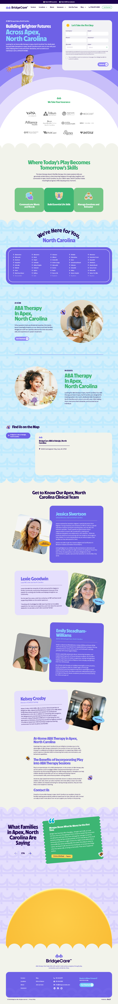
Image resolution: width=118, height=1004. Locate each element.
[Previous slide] (16, 853)
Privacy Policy (88, 54)
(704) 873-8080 (23, 50)
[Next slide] (30, 853)
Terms (93, 54)
